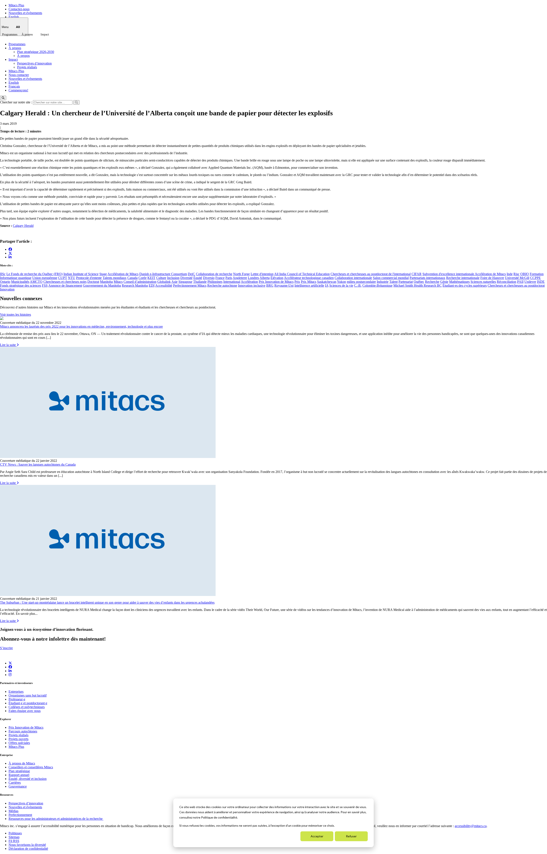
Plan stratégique (19, 771)
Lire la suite (8, 345)
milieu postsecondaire (361, 281)
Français (14, 86)
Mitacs (118, 281)
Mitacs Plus (16, 5)
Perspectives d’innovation (34, 63)
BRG (270, 285)
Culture (161, 278)
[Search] (3, 98)
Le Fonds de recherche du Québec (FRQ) (34, 274)
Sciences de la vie (341, 285)
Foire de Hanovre (492, 278)
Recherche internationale (462, 278)
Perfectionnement (20, 815)
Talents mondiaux (114, 278)
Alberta (265, 278)
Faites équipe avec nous (25, 711)
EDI (151, 285)
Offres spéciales (19, 743)
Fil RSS (14, 841)
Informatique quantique (15, 278)
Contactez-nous (19, 9)
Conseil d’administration (140, 281)
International (231, 281)
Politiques (15, 833)
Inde (510, 274)
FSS (45, 285)
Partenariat (405, 281)
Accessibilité (163, 285)
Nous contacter (19, 75)
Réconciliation (506, 281)
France (220, 278)
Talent (393, 281)
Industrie (382, 281)
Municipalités (20, 281)
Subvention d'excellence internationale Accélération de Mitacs (464, 274)
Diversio (209, 278)
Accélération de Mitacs (122, 274)
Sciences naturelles (483, 281)
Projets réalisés (27, 67)
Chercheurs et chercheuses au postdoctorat (516, 285)
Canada (132, 278)
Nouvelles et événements (25, 13)
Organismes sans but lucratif (28, 695)
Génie (444, 281)
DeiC (191, 274)
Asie (174, 281)
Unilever (530, 281)
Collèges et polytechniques (27, 707)
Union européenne (44, 278)
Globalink (164, 281)
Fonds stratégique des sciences (20, 285)
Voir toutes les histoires (15, 314)
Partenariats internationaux (427, 278)
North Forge (241, 274)
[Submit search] (76, 102)
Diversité (186, 278)
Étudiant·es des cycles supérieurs (465, 285)
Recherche (432, 281)
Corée (142, 278)
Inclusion (173, 278)
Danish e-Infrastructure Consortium (163, 274)
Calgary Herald (23, 225)
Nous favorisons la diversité (27, 845)
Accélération (249, 281)
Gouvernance (18, 786)
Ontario (5, 281)
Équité (197, 278)
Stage (103, 274)
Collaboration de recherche (214, 274)
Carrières (15, 782)
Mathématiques (459, 281)
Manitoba (106, 281)
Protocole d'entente (89, 278)
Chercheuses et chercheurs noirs (65, 281)
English (14, 17)
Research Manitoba (135, 285)
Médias (13, 811)
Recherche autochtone (222, 285)
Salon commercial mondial (391, 278)
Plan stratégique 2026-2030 (35, 52)
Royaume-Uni (284, 285)
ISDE (541, 281)
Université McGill (517, 278)
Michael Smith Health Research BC (417, 285)
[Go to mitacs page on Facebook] (10, 249)
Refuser (351, 836)
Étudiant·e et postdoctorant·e (28, 703)
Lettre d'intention (262, 274)
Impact (45, 34)
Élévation (277, 278)
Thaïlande (200, 281)
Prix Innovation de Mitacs (276, 281)
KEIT (151, 278)
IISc (3, 274)
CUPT (62, 278)
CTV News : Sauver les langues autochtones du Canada (38, 464)
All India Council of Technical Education (302, 274)
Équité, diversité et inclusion (28, 779)
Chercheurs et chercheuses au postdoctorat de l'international (371, 274)
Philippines (214, 281)
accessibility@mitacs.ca (471, 826)
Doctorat (93, 281)
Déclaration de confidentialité (28, 848)
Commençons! (18, 90)
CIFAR (417, 274)
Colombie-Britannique (377, 285)
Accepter (317, 836)
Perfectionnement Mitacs (189, 285)
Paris (228, 278)
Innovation (7, 289)
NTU (71, 278)
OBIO (524, 274)
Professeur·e (17, 699)
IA (326, 285)
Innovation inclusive (251, 285)
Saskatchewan (326, 281)
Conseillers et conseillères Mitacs (31, 767)
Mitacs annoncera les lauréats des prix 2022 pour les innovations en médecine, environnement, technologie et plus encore (81, 326)
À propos (27, 34)
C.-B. (358, 285)
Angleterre (240, 278)
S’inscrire (6, 648)
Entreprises (16, 691)
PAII (520, 281)
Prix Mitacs (308, 281)
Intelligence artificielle (309, 285)
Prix (297, 281)
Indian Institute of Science (81, 274)
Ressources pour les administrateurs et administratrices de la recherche (56, 818)
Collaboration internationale (353, 278)
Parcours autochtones (23, 731)
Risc (516, 274)
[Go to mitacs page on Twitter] (10, 253)
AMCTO (36, 281)
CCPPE (535, 278)
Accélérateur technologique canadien (309, 278)
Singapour (185, 281)
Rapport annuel (19, 775)
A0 (18, 27)
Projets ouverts (18, 739)
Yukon (341, 281)
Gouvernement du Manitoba (102, 285)
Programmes (9, 34)
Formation (537, 274)
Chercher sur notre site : (16, 102)
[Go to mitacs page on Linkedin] (10, 257)
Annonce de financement (65, 285)
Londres (253, 278)
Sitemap (14, 837)
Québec (419, 281)
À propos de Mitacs (22, 763)
